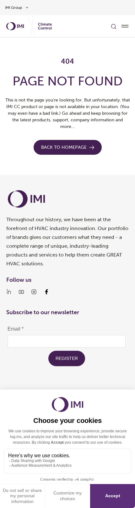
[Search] (113, 26)
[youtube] (21, 291)
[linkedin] (8, 291)
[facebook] (46, 291)
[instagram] (33, 291)
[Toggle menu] (125, 26)
